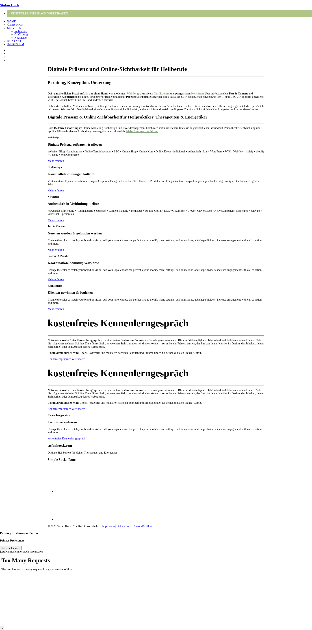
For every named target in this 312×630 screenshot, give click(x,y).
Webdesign (20, 31)
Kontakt (14, 40)
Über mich (15, 24)
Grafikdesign (21, 34)
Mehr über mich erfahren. (142, 131)
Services (14, 27)
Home (11, 21)
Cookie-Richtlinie (143, 526)
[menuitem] (159, 13)
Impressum (15, 44)
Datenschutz (124, 526)
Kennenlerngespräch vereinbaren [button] (66, 359)
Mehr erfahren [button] (56, 160)
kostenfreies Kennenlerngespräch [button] (66, 438)
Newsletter (20, 37)
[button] (159, 13)
